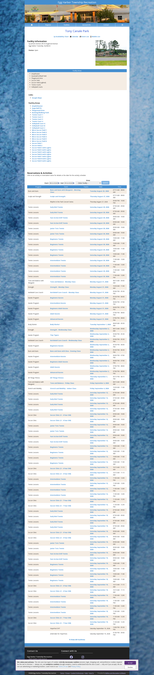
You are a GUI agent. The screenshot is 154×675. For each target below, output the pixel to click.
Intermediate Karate (58, 303)
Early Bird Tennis (56, 207)
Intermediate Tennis (58, 260)
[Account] (122, 25)
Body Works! (55, 324)
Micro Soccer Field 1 (39, 130)
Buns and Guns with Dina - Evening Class (65, 351)
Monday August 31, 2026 (99, 282)
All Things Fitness (57, 378)
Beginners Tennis (56, 239)
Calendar (75, 37)
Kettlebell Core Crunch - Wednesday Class (66, 340)
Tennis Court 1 (37, 115)
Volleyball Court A (38, 124)
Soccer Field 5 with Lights (41, 152)
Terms (62, 673)
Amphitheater (37, 106)
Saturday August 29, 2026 (99, 207)
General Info (86, 25)
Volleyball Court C (38, 128)
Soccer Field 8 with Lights (41, 159)
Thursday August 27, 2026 (99, 196)
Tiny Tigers (54, 335)
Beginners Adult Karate (59, 308)
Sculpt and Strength (57, 196)
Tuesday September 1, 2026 (100, 324)
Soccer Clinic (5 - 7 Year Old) (60, 500)
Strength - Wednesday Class (61, 330)
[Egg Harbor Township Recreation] (77, 14)
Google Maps (37, 98)
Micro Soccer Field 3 (39, 135)
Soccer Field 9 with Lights (41, 161)
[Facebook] (71, 657)
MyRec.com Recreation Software (115, 673)
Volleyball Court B (38, 126)
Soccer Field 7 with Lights (41, 156)
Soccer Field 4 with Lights (41, 150)
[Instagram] (83, 657)
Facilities (67, 25)
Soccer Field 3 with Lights (41, 148)
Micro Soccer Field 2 (39, 132)
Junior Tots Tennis (57, 228)
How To (91, 673)
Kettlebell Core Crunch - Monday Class (64, 292)
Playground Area (38, 110)
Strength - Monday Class (59, 287)
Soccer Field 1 (37, 143)
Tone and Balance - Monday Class (63, 282)
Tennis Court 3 (37, 119)
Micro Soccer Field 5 (39, 139)
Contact (106, 25)
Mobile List (96, 37)
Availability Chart (62, 37)
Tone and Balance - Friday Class (62, 383)
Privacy (67, 673)
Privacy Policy (75, 666)
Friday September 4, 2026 (99, 383)
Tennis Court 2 (37, 117)
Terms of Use (63, 666)
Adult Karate (55, 314)
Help (86, 673)
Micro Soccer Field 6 (39, 141)
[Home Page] (32, 25)
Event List (85, 37)
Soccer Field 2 (37, 146)
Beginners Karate (56, 298)
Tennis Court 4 (37, 121)
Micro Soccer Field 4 (39, 137)
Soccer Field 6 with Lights (41, 154)
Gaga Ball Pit (37, 108)
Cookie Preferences (77, 673)
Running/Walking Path (40, 113)
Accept (130, 663)
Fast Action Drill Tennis (59, 218)
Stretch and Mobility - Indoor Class (63, 388)
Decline (130, 667)
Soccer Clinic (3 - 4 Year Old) (60, 415)
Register (48, 25)
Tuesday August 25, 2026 (99, 191)
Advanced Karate (56, 319)
